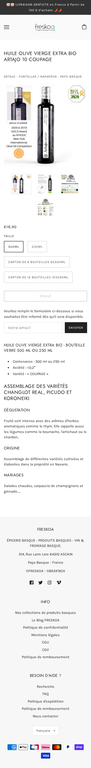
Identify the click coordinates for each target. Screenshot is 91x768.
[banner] (45, 27)
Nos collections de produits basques (45, 612)
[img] (31, 582)
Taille (9, 236)
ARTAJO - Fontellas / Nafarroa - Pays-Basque (43, 76)
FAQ (45, 694)
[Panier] (85, 27)
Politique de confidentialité (45, 627)
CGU (45, 642)
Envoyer (76, 327)
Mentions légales (45, 635)
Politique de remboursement (45, 657)
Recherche (45, 686)
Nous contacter (45, 716)
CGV (45, 650)
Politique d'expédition (46, 701)
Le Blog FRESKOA (45, 620)
